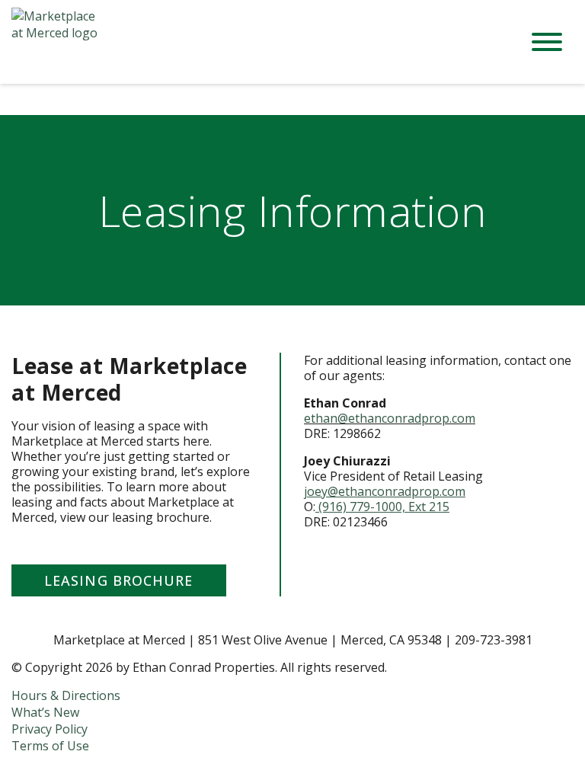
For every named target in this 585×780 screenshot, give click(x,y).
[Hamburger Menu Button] (547, 41)
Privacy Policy (49, 729)
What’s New (45, 712)
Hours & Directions (65, 695)
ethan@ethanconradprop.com (389, 418)
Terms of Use (50, 745)
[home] (254, 42)
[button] (118, 580)
